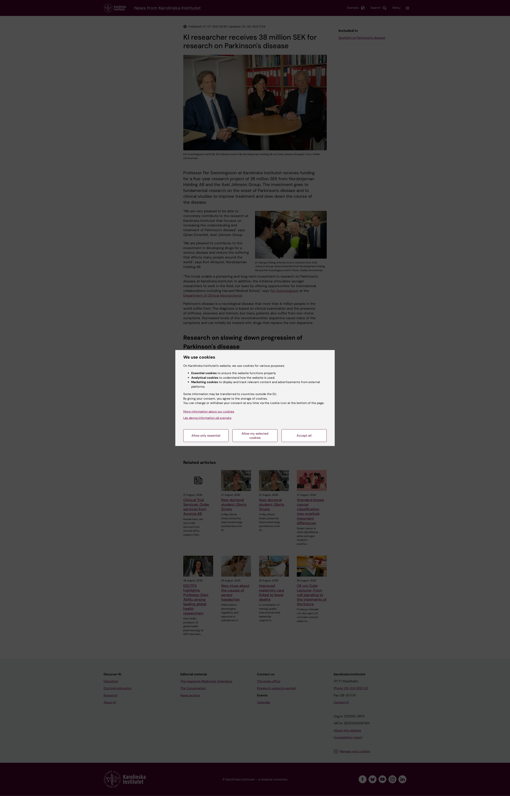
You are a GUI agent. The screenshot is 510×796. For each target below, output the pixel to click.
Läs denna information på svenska (207, 418)
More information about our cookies (208, 412)
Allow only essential (205, 435)
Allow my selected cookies (254, 435)
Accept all (304, 435)
